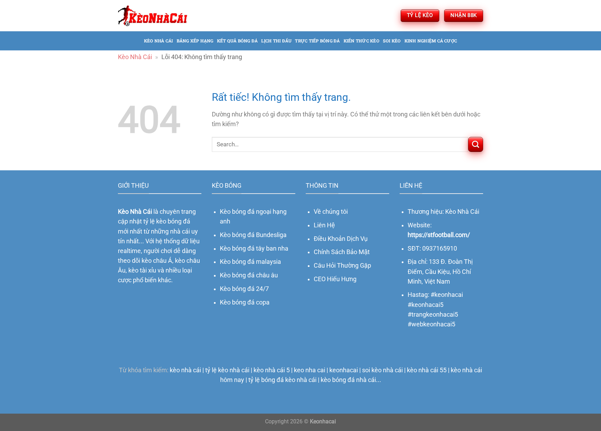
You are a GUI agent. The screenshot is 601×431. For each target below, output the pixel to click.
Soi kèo (392, 40)
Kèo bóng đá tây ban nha (254, 248)
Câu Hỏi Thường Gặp (342, 265)
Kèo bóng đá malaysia (250, 261)
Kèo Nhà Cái (135, 57)
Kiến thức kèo (361, 40)
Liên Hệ (324, 225)
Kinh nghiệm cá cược (430, 40)
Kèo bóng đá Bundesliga (253, 234)
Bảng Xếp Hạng (195, 40)
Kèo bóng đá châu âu (249, 275)
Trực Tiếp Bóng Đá (317, 40)
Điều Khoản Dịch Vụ (341, 238)
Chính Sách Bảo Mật (342, 252)
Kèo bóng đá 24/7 (244, 288)
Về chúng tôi (331, 211)
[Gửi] (475, 144)
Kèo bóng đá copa (245, 302)
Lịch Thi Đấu (276, 40)
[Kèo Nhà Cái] (152, 15)
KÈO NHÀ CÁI (158, 40)
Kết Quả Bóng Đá (237, 40)
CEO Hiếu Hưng (335, 279)
